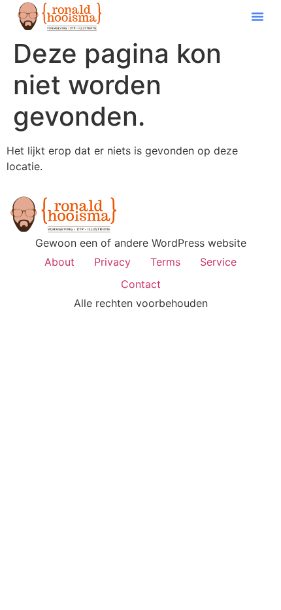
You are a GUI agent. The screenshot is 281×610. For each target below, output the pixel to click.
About (59, 261)
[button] (257, 16)
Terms (165, 261)
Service (218, 261)
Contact (141, 284)
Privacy (112, 261)
